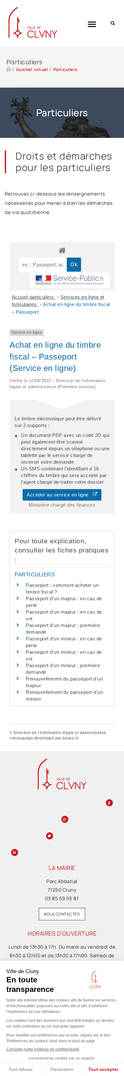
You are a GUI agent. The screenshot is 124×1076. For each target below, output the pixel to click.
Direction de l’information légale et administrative (60, 732)
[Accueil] (8, 69)
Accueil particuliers (34, 297)
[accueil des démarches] (62, 250)
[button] (92, 24)
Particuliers (65, 69)
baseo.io (71, 738)
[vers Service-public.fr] (70, 280)
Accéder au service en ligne (60, 494)
